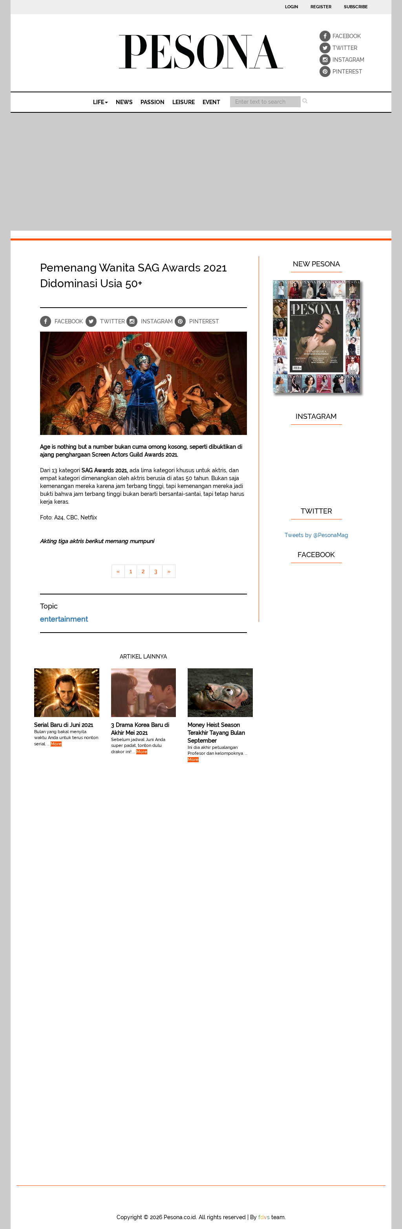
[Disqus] (143, 874)
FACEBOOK (338, 36)
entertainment (64, 619)
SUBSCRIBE (356, 6)
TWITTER (338, 48)
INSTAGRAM (338, 60)
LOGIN (291, 6)
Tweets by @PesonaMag (316, 535)
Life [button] (98, 102)
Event (211, 102)
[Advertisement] (201, 172)
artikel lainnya (143, 656)
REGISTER (321, 6)
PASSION (152, 102)
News (124, 102)
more (56, 744)
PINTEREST (338, 71)
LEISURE (183, 102)
